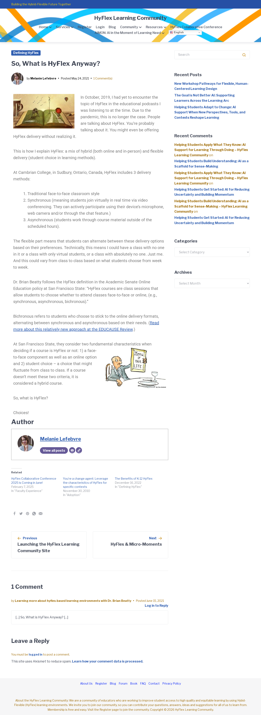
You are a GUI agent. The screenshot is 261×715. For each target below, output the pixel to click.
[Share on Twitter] (21, 513)
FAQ (143, 683)
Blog (112, 27)
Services (63, 27)
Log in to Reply (156, 606)
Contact (154, 683)
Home (43, 27)
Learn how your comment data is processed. (107, 661)
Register (85, 27)
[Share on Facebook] (14, 513)
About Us (86, 683)
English (178, 32)
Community (129, 27)
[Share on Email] (40, 513)
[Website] (79, 450)
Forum (123, 683)
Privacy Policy (171, 683)
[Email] (72, 450)
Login (100, 27)
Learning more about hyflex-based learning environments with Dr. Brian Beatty (73, 600)
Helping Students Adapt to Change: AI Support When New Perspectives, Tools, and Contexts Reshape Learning (209, 112)
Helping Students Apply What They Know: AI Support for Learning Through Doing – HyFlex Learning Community (211, 150)
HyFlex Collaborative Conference (196, 27)
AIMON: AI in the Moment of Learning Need (128, 33)
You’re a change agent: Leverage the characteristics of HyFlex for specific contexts (85, 482)
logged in (35, 654)
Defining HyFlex (26, 53)
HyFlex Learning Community (130, 18)
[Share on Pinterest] (27, 513)
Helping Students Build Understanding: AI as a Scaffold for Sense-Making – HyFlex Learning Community (211, 206)
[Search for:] (212, 54)
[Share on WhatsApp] (34, 513)
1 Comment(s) (102, 78)
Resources (154, 27)
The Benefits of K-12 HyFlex (134, 478)
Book (133, 683)
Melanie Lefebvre (43, 78)
